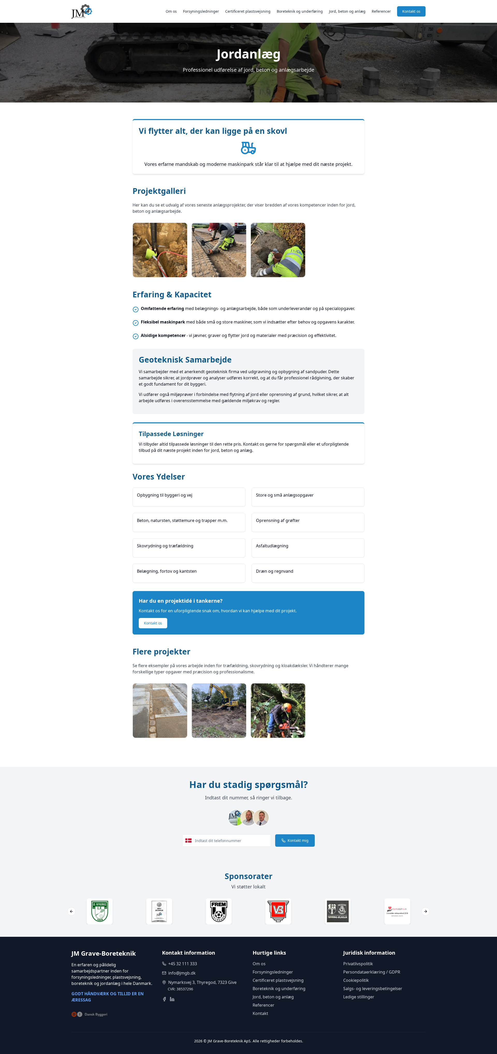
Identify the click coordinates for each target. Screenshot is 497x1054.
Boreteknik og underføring (300, 11)
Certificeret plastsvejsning (248, 11)
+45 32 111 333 (182, 964)
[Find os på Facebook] (164, 999)
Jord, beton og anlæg (347, 11)
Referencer (381, 11)
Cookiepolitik (356, 980)
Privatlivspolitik (358, 964)
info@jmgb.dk (182, 973)
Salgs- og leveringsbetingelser (372, 988)
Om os (171, 11)
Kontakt (260, 1013)
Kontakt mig (298, 840)
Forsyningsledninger (201, 11)
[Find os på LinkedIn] (172, 999)
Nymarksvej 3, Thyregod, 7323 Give (202, 982)
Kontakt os (411, 11)
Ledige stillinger (358, 997)
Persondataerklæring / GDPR (371, 972)
